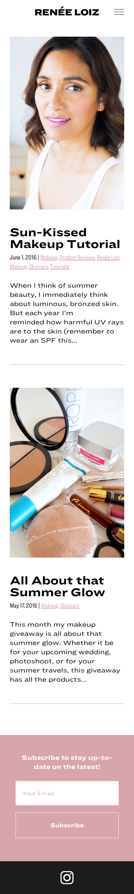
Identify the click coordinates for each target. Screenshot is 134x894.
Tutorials (59, 266)
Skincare (38, 266)
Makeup (49, 257)
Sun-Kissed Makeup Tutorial (65, 237)
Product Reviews (77, 257)
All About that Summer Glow (57, 586)
